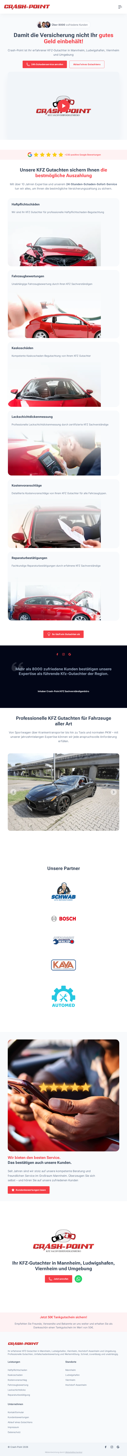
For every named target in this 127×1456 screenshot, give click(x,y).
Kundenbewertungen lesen (31, 1190)
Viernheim (70, 1380)
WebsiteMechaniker (73, 1452)
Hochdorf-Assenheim (76, 1385)
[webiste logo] (63, 1344)
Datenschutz (14, 1432)
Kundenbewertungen (18, 1417)
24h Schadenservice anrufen (47, 64)
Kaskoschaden (15, 1375)
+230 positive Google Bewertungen (83, 154)
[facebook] (57, 654)
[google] (69, 654)
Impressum (13, 1427)
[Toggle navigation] (120, 7)
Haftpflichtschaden (17, 1370)
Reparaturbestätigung (19, 1394)
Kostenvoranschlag (17, 1380)
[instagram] (63, 654)
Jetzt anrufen (61, 1278)
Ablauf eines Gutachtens (87, 64)
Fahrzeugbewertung (18, 1385)
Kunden (70, 24)
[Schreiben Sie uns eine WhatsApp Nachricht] (78, 1279)
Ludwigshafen (72, 1375)
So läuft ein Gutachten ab (66, 634)
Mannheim (70, 1370)
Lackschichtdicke (17, 1390)
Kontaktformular (16, 1412)
